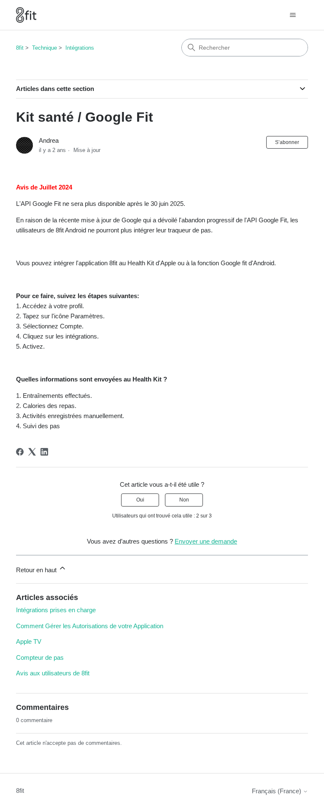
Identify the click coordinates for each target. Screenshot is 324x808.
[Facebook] (20, 452)
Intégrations (79, 48)
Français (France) (277, 791)
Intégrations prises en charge (56, 609)
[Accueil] (26, 15)
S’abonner (287, 142)
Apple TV (28, 641)
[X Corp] (32, 452)
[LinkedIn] (44, 452)
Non (184, 500)
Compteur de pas (40, 657)
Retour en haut (37, 569)
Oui (140, 500)
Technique (44, 48)
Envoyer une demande (206, 541)
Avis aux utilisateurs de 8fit (52, 673)
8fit (20, 48)
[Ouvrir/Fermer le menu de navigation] (293, 15)
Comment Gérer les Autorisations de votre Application (89, 625)
